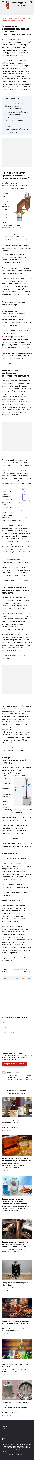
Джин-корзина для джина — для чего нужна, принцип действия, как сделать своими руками (16, 1244)
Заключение (13, 132)
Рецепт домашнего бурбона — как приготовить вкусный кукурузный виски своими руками (16, 1160)
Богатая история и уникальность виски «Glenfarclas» (16, 1121)
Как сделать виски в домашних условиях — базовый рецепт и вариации (15, 1323)
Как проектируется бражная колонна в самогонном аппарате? (14, 106)
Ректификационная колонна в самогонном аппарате (14, 120)
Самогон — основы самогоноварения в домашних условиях (15, 1364)
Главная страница (8, 18)
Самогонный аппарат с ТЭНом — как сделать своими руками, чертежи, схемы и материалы (15, 1405)
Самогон (18, 18)
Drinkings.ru (19, 2)
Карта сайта (6, 1428)
